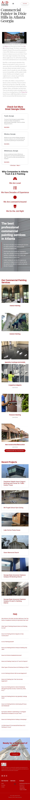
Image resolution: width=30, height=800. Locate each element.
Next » (18, 165)
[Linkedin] (2, 776)
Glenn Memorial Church (11, 552)
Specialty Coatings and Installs (15, 362)
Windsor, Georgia (9, 134)
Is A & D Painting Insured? (8, 641)
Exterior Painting (15, 334)
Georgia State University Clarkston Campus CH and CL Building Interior (15, 601)
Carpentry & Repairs (15, 385)
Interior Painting (15, 305)
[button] (13, 3)
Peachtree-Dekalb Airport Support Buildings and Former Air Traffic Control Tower (14, 483)
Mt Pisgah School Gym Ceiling (13, 507)
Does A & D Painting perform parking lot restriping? (14, 719)
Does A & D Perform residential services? (12, 655)
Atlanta (6, 46)
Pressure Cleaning (15, 415)
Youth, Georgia (9, 116)
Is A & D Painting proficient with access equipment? (14, 673)
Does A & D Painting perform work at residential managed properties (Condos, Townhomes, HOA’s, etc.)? (14, 688)
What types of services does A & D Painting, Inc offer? (15, 667)
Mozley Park (24, 92)
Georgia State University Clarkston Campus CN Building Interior (15, 576)
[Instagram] (4, 776)
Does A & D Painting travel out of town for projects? (14, 661)
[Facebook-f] (6, 776)
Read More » (7, 127)
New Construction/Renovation (15, 444)
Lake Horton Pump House (12, 530)
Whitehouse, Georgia (11, 151)
